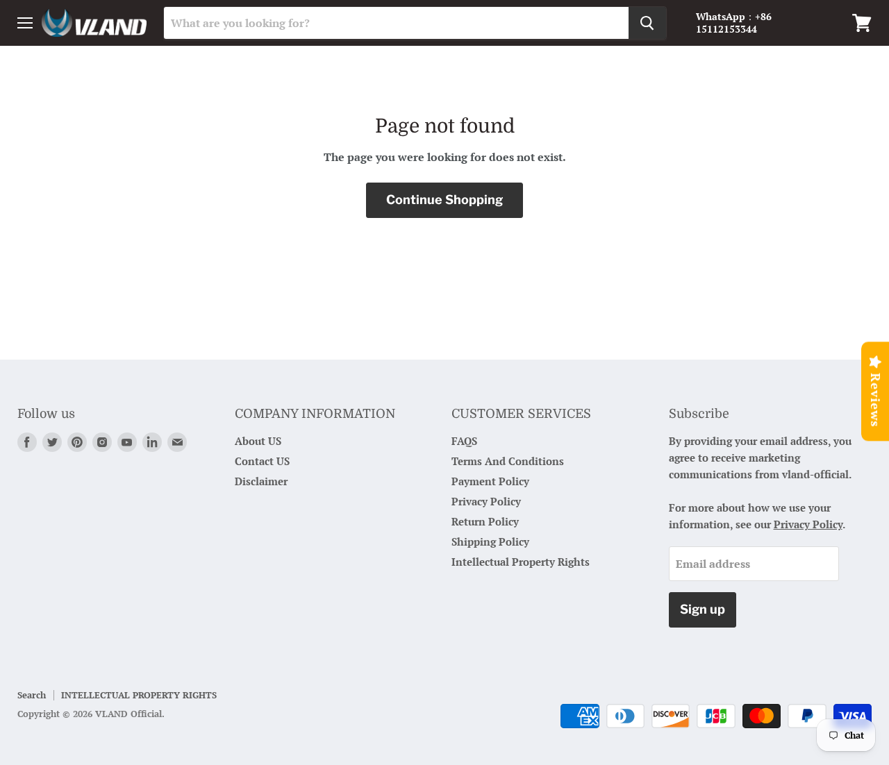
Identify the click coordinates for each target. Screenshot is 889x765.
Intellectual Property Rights (520, 562)
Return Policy (485, 521)
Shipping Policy (490, 541)
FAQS (464, 441)
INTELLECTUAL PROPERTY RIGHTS (139, 695)
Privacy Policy (486, 501)
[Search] (647, 23)
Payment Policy (490, 481)
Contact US (262, 461)
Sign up (702, 609)
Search (31, 695)
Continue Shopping (444, 199)
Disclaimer (261, 481)
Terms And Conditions (507, 461)
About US (258, 441)
